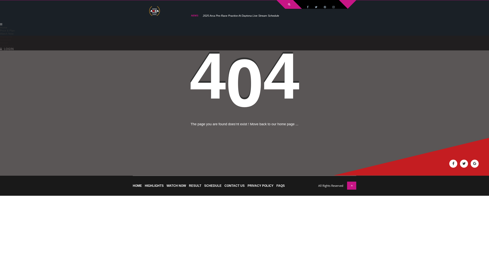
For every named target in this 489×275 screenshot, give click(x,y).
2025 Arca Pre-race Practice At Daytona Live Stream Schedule (241, 15)
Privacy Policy (261, 185)
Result (195, 185)
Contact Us (234, 185)
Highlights (154, 185)
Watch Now (176, 185)
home (137, 185)
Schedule (213, 185)
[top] (351, 186)
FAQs (280, 185)
